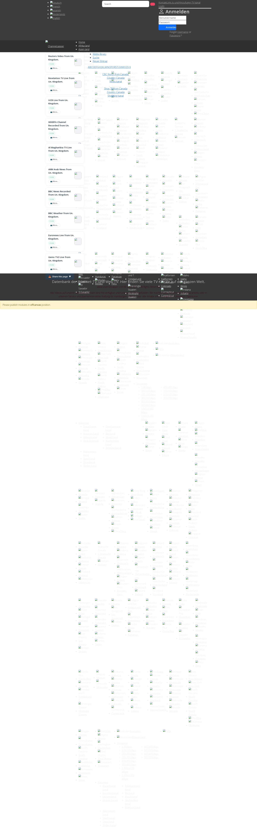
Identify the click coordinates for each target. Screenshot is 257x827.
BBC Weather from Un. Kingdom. (60, 215)
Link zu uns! (173, 2)
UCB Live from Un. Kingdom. (58, 102)
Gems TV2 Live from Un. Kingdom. (59, 259)
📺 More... (54, 68)
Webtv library (99, 54)
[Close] (185, 8)
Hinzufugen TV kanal (189, 2)
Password (175, 35)
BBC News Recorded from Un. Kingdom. (59, 193)
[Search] (152, 4)
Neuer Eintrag (100, 61)
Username (182, 32)
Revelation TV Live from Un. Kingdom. (61, 80)
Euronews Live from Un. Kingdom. (61, 237)
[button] (161, 6)
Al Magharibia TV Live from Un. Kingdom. (60, 149)
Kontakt (163, 2)
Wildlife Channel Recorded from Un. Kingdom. (58, 125)
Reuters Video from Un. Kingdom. (61, 58)
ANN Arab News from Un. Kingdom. (60, 171)
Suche (96, 57)
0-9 (129, 67)
